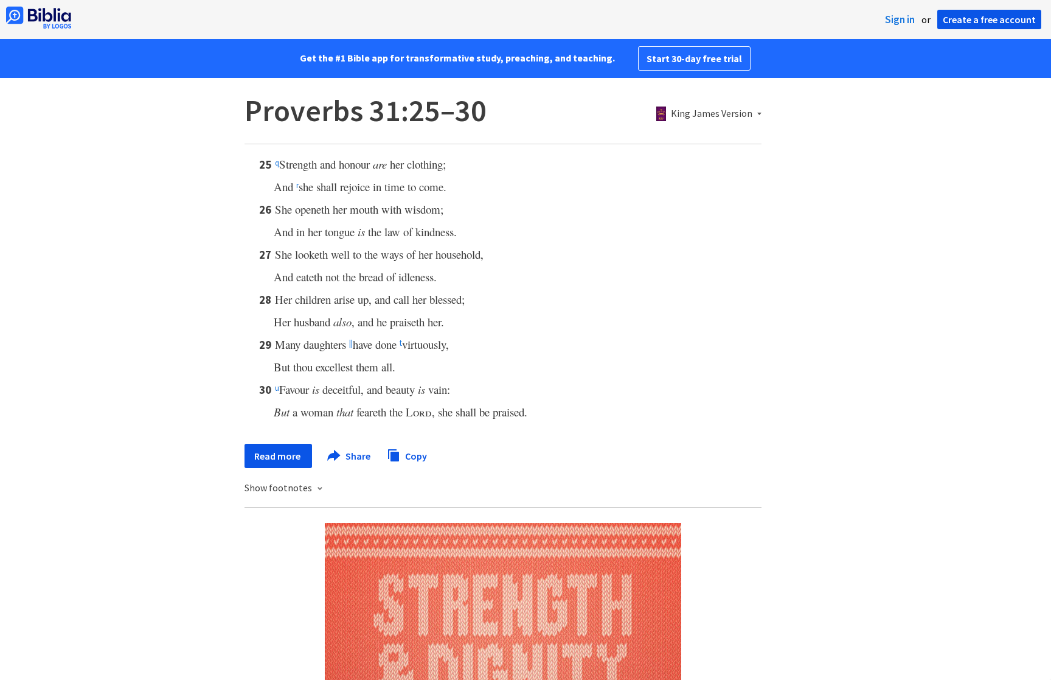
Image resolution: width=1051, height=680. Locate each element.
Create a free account (989, 19)
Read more (278, 456)
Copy (415, 455)
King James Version (711, 113)
